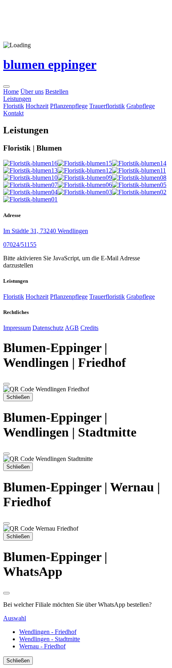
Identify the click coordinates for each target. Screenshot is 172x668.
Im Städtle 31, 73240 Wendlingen (45, 230)
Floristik (13, 106)
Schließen (18, 397)
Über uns (32, 91)
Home (11, 91)
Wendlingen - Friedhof (47, 631)
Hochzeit (37, 106)
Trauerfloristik (107, 106)
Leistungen (17, 98)
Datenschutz (48, 327)
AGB (72, 327)
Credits (89, 327)
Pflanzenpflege (69, 106)
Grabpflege (140, 106)
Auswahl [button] (14, 618)
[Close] (6, 384)
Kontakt (13, 113)
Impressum (17, 327)
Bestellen (56, 91)
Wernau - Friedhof (42, 646)
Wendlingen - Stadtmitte (49, 639)
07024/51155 (19, 244)
